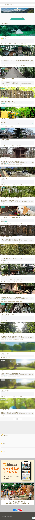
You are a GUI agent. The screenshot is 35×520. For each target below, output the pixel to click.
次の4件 (21, 418)
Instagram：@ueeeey (3, 254)
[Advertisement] (10, 427)
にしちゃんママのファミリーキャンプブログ (5, 157)
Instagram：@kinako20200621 (4, 293)
